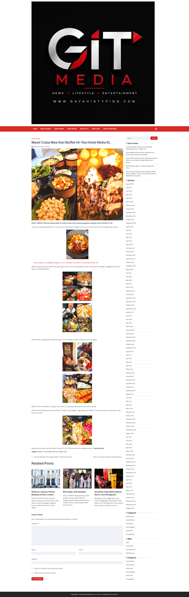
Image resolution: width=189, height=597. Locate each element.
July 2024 (129, 273)
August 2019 (129, 476)
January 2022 (130, 376)
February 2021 (130, 412)
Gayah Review (72, 129)
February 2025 (130, 248)
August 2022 (129, 351)
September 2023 (131, 309)
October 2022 (130, 344)
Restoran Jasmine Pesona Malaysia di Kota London (43, 493)
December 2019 (130, 462)
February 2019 (130, 494)
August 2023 (129, 312)
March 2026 (129, 202)
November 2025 (130, 216)
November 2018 (130, 505)
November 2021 (130, 383)
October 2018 (130, 508)
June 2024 (129, 276)
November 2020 (130, 423)
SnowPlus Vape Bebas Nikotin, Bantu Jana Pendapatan (108, 493)
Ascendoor (97, 594)
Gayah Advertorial (110, 129)
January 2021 (130, 416)
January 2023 (130, 334)
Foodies (39, 451)
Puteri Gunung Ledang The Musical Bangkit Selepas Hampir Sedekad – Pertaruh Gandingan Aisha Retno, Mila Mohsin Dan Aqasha (141, 174)
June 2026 (129, 191)
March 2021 (129, 408)
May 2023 (129, 323)
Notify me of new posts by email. (45, 573)
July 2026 (129, 187)
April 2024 (129, 284)
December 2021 (130, 380)
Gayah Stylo (84, 129)
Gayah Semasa (59, 129)
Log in (127, 542)
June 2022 (129, 358)
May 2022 (129, 362)
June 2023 (129, 319)
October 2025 (130, 219)
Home (35, 129)
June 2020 (129, 440)
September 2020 (131, 430)
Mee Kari (55, 451)
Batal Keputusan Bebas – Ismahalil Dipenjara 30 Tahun (140, 167)
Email (81, 550)
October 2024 (130, 262)
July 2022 (129, 355)
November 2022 (130, 341)
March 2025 (129, 244)
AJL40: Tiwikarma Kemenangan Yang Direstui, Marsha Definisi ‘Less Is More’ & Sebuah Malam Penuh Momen (141, 160)
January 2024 (130, 294)
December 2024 (130, 255)
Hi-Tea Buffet (47, 451)
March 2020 (129, 451)
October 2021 (130, 387)
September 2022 (131, 348)
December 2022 (130, 337)
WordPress (114, 594)
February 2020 (130, 455)
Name (34, 550)
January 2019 (130, 497)
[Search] (156, 128)
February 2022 (130, 373)
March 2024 (129, 287)
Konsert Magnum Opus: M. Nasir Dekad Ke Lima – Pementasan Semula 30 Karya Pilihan (140, 153)
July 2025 (129, 230)
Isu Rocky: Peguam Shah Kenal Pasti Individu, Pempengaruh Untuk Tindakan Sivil (139, 148)
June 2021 (129, 398)
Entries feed (129, 546)
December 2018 (130, 501)
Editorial (35, 147)
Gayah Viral (96, 129)
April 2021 (129, 405)
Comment (35, 523)
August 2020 (129, 433)
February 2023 (130, 330)
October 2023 (130, 305)
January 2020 (130, 458)
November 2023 (130, 301)
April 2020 (129, 448)
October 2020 (130, 426)
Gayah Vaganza (45, 129)
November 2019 (130, 465)
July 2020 (129, 437)
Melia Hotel (63, 451)
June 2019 (129, 483)
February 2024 (130, 291)
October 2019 (130, 469)
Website (34, 559)
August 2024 (129, 269)
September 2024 (131, 266)
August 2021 (129, 394)
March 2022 (129, 369)
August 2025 (129, 227)
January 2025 (130, 252)
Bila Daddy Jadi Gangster (74, 492)
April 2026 (129, 198)
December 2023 (130, 298)
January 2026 (130, 209)
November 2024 (130, 259)
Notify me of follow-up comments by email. (48, 568)
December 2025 (130, 212)
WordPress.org (130, 553)
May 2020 (129, 444)
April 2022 (129, 366)
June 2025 (129, 234)
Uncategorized (130, 534)
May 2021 (129, 401)
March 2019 (129, 490)
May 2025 (129, 237)
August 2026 (129, 184)
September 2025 (131, 223)
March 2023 (129, 326)
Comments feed (130, 549)
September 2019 (131, 472)
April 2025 (129, 241)
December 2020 (130, 419)
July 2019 (129, 480)
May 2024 (129, 280)
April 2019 (129, 487)
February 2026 (130, 205)
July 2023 (129, 316)
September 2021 (131, 391)
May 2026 (129, 194)
